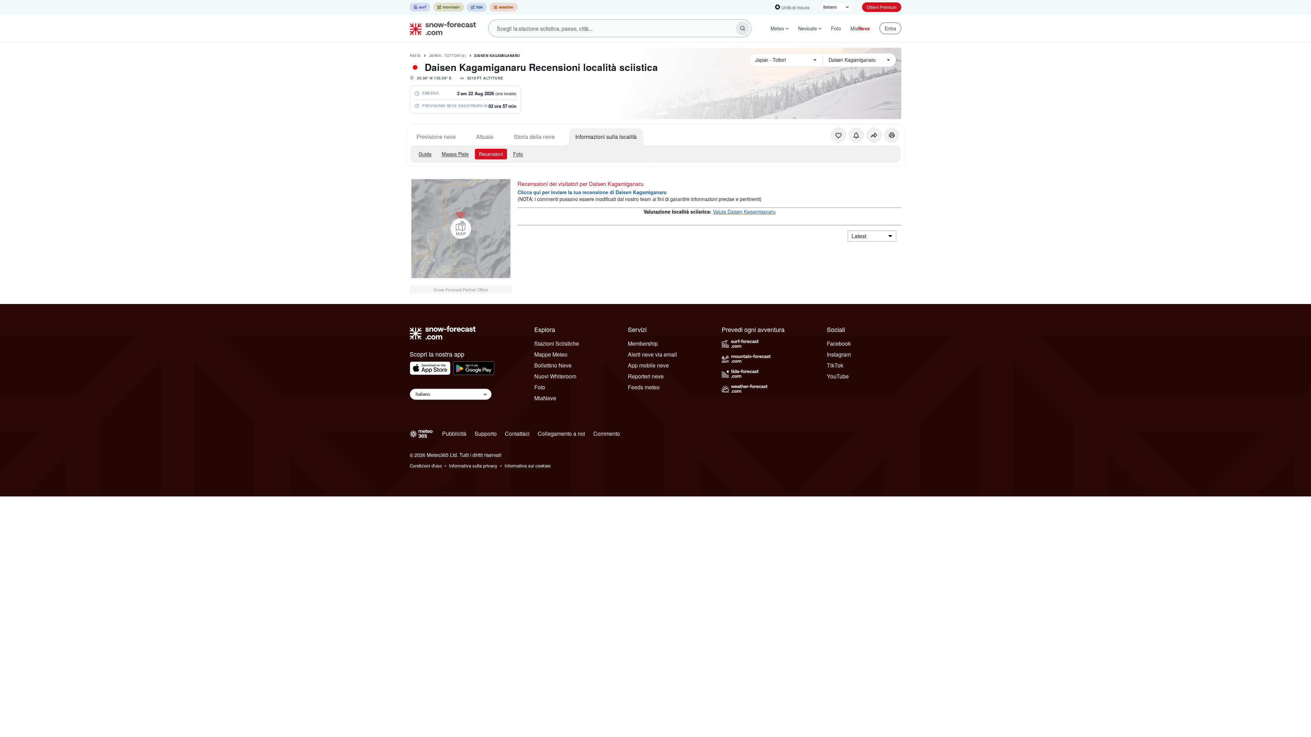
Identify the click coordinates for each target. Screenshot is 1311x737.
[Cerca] (742, 28)
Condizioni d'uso (426, 465)
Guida (425, 153)
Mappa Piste (455, 153)
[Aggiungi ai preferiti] (838, 135)
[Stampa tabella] (891, 135)
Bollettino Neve (553, 365)
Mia (860, 28)
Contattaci (517, 433)
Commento (606, 433)
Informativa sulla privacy (473, 465)
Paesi (415, 55)
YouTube (838, 376)
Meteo (777, 28)
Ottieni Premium (882, 7)
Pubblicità (454, 433)
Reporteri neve (646, 376)
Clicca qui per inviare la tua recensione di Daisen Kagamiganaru (592, 192)
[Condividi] (874, 135)
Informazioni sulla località (606, 137)
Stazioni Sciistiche (556, 343)
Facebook (839, 343)
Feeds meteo (644, 387)
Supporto (486, 433)
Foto (836, 28)
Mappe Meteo (550, 354)
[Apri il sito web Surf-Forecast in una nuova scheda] (420, 7)
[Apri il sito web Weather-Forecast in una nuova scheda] (504, 7)
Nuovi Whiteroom (555, 376)
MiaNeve (545, 398)
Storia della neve (534, 137)
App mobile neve (648, 365)
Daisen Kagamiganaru (497, 55)
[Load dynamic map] (461, 228)
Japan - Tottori (447, 55)
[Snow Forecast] (441, 28)
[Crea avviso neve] (856, 135)
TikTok (835, 365)
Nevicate (807, 28)
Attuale (484, 137)
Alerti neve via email (652, 354)
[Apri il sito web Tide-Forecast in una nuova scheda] (477, 7)
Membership (643, 343)
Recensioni (491, 153)
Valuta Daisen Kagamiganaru (744, 211)
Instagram (839, 354)
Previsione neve (436, 137)
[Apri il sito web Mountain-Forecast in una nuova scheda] (448, 7)
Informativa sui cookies (528, 465)
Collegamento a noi (561, 433)
